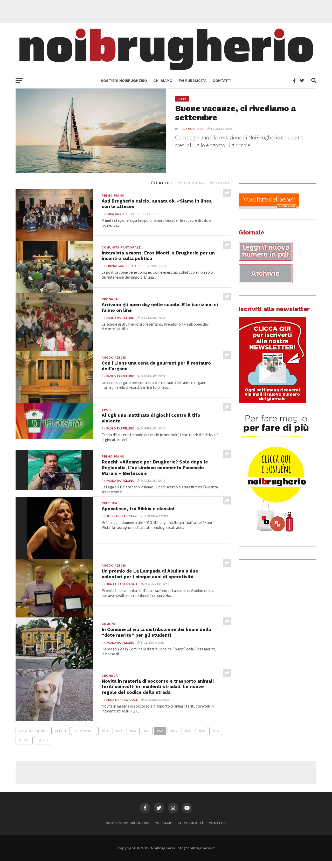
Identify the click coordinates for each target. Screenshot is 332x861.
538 (105, 731)
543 (174, 731)
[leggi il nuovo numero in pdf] (272, 260)
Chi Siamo (162, 80)
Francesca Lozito (121, 266)
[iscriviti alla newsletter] (272, 402)
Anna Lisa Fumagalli (122, 584)
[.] (277, 534)
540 (133, 731)
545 (202, 731)
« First (60, 731)
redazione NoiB (192, 129)
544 (188, 731)
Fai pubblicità (192, 80)
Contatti (222, 80)
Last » (42, 740)
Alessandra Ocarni (121, 516)
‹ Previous (84, 731)
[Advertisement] (166, 11)
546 (216, 731)
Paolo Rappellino (120, 318)
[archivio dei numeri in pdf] (272, 283)
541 (146, 731)
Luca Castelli (117, 214)
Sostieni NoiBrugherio (124, 80)
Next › (24, 740)
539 (119, 731)
